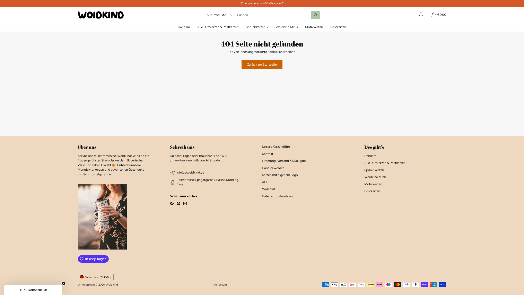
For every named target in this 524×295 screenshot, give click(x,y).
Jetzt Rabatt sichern (302, 161)
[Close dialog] (337, 100)
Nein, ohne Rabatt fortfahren (302, 178)
